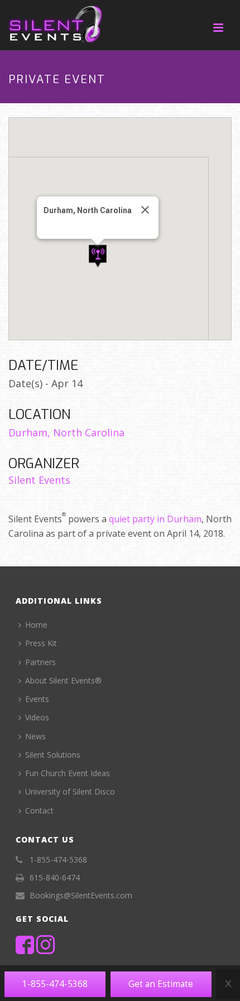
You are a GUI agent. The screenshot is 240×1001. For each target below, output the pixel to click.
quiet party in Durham (155, 519)
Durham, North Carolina (66, 432)
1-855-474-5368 (55, 984)
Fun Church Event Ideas (67, 773)
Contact (39, 810)
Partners (40, 662)
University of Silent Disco (70, 791)
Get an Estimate (160, 984)
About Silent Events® (63, 680)
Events (37, 699)
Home (36, 624)
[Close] (145, 209)
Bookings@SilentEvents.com (81, 896)
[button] (98, 256)
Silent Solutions (52, 754)
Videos (37, 717)
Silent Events (39, 480)
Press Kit (41, 643)
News (35, 736)
